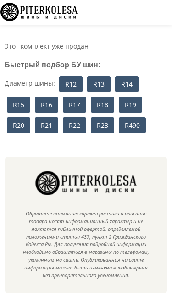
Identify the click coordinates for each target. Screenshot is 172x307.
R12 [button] (71, 84)
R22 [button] (74, 125)
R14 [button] (127, 84)
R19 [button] (130, 104)
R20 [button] (18, 125)
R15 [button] (18, 104)
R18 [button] (102, 104)
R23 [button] (102, 125)
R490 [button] (132, 125)
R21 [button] (46, 125)
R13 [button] (99, 84)
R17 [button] (74, 104)
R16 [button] (46, 104)
